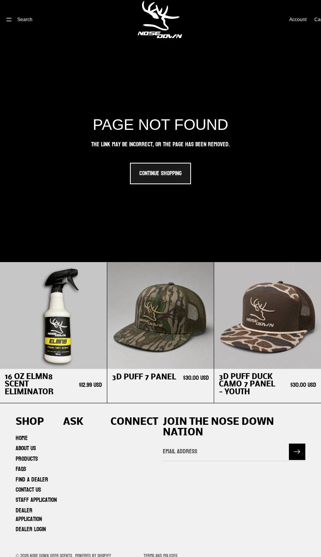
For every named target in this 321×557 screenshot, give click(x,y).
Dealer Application (29, 515)
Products (27, 458)
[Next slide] (202, 315)
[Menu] (9, 20)
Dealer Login (31, 529)
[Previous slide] (119, 315)
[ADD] (95, 357)
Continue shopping (160, 173)
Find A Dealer (32, 479)
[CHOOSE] (202, 357)
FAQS (21, 468)
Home (22, 438)
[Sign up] (297, 452)
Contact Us (28, 489)
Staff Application (36, 499)
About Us (26, 448)
